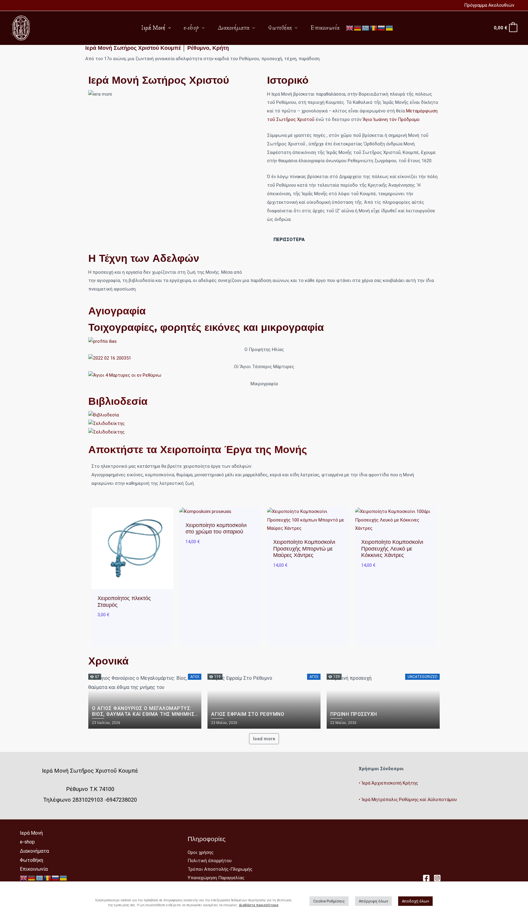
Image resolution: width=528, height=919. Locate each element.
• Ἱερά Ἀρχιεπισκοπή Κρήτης (388, 783)
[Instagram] (437, 878)
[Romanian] (374, 28)
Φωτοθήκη (280, 28)
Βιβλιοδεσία (118, 401)
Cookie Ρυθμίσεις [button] (329, 901)
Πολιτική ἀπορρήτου (210, 860)
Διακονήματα (233, 28)
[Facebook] (426, 878)
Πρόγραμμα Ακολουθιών (489, 5)
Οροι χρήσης (201, 852)
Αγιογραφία (117, 310)
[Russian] (382, 28)
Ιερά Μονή (153, 28)
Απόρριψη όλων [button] (373, 901)
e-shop (191, 28)
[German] (358, 28)
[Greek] (366, 28)
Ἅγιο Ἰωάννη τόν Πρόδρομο (391, 119)
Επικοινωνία (324, 28)
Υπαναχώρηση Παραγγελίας (216, 878)
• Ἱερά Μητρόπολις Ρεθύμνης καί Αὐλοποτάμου (408, 799)
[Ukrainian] (390, 28)
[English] (350, 28)
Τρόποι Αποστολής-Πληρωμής (220, 869)
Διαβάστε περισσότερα (258, 905)
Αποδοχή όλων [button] (415, 901)
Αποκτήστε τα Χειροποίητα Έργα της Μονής (197, 449)
